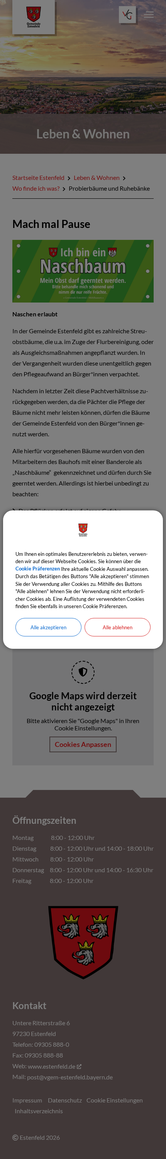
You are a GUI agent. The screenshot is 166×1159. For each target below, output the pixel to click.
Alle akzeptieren (48, 627)
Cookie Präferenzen (37, 568)
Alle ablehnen (117, 627)
